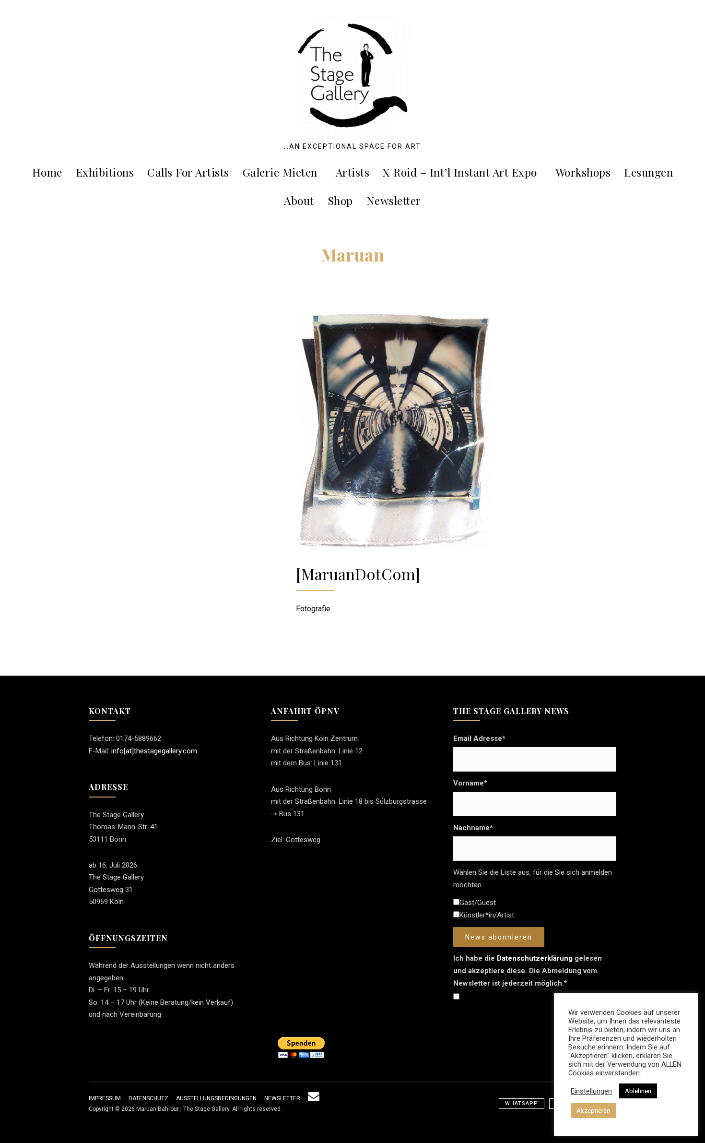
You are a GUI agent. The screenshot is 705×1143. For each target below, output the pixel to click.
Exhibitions (105, 172)
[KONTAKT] (313, 1098)
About (299, 200)
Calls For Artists (188, 172)
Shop (340, 200)
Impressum (105, 1098)
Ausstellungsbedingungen (216, 1098)
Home (47, 172)
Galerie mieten (280, 172)
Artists (353, 172)
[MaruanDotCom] (358, 573)
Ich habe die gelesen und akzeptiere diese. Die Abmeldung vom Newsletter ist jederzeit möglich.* (527, 970)
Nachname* (473, 827)
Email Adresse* (479, 738)
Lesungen (648, 172)
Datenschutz (148, 1098)
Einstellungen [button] (591, 1091)
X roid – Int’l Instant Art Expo (460, 172)
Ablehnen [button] (638, 1091)
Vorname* (470, 783)
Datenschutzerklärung (535, 958)
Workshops (583, 172)
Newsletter (393, 200)
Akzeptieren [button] (593, 1110)
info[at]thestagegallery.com (154, 751)
